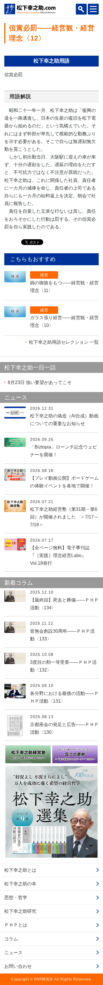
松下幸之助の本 (20, 883)
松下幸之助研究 (20, 911)
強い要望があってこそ (40, 382)
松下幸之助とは (20, 870)
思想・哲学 (15, 897)
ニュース (13, 952)
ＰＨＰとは (15, 924)
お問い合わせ (18, 966)
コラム (11, 938)
